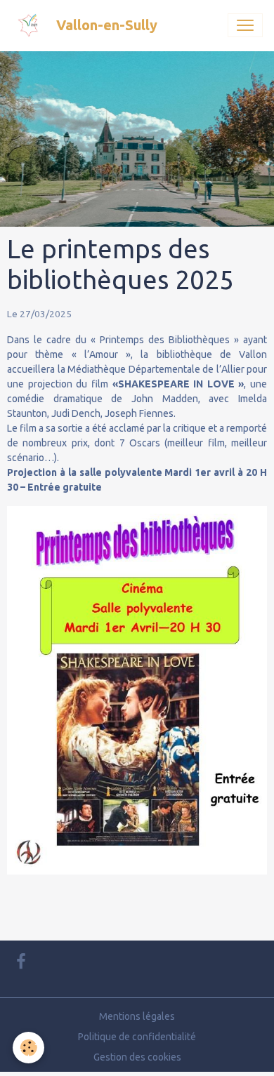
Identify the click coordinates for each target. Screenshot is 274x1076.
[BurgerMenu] (245, 25)
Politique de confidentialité (137, 1036)
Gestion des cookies (137, 1057)
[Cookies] (28, 1047)
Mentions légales (137, 1016)
